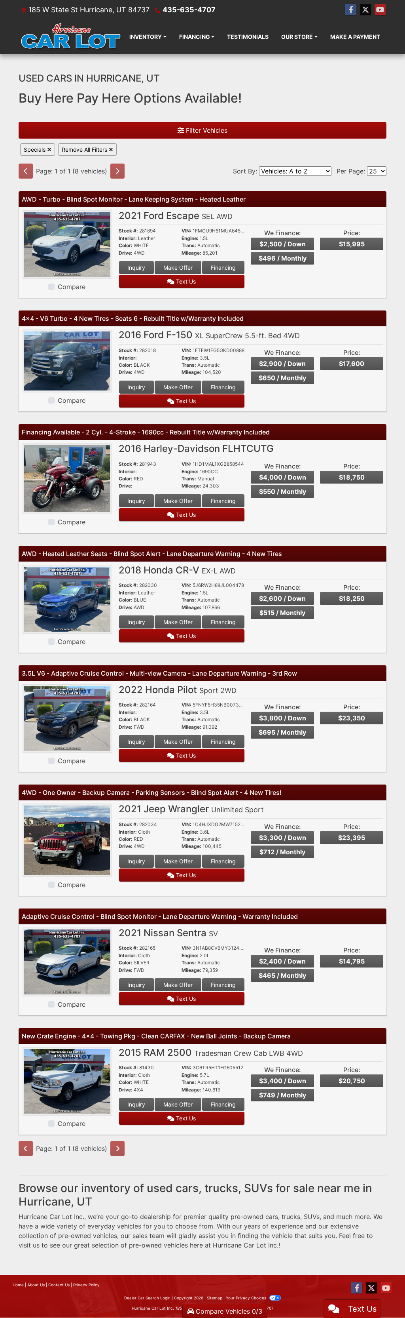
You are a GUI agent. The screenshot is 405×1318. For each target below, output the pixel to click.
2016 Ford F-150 (209, 335)
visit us (29, 1245)
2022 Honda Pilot (178, 689)
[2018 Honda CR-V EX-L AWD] (67, 598)
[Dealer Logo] (71, 37)
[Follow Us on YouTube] (380, 9)
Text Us (185, 281)
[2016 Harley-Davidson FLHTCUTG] (67, 478)
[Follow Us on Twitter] (365, 9)
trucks (291, 1217)
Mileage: (191, 253)
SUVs (312, 1217)
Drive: (125, 253)
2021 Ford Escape (176, 215)
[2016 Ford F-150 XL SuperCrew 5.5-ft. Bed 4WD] (67, 360)
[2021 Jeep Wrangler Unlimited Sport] (67, 840)
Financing (223, 267)
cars (271, 1217)
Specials (35, 149)
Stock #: (128, 231)
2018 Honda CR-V (177, 570)
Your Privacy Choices (246, 1297)
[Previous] (26, 171)
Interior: (128, 238)
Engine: (190, 238)
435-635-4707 (189, 10)
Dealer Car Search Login (147, 1297)
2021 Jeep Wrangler (191, 809)
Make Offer (178, 267)
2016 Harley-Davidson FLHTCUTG (196, 448)
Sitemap (214, 1297)
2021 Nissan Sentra (168, 933)
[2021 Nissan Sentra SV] (67, 961)
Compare (71, 287)
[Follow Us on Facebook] (350, 9)
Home (18, 1284)
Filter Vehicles (205, 130)
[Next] (117, 171)
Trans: (189, 245)
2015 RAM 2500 (211, 1052)
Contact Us (59, 1284)
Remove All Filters (85, 149)
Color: (125, 245)
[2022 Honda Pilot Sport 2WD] (67, 718)
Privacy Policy (86, 1284)
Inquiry (136, 267)
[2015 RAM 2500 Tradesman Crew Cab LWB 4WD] (67, 1081)
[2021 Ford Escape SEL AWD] (67, 244)
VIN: (186, 231)
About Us (36, 1284)
